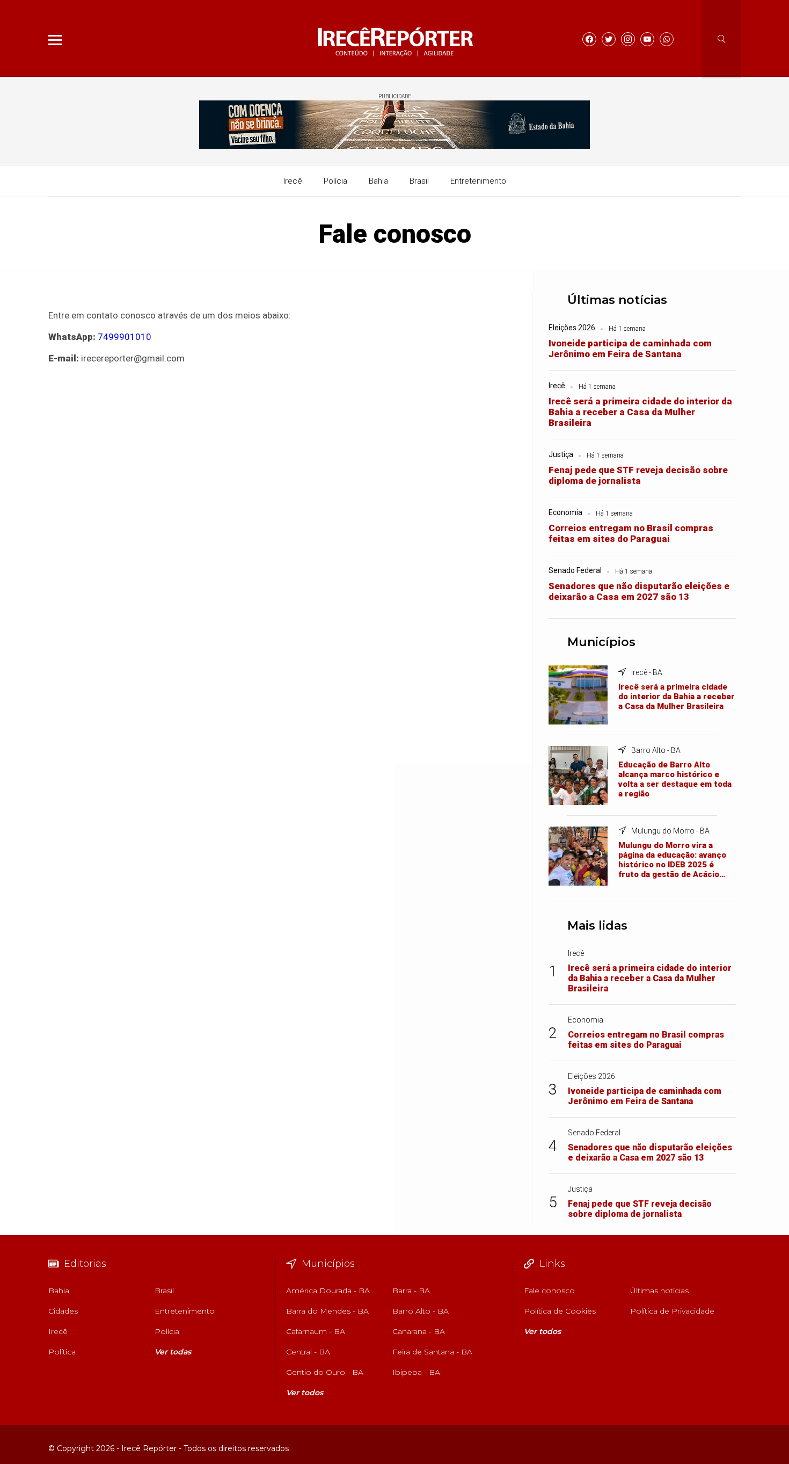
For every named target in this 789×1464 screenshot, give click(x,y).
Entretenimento (478, 181)
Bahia (378, 181)
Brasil (419, 181)
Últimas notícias (617, 300)
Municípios (601, 642)
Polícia (335, 181)
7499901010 (124, 336)
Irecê (292, 181)
